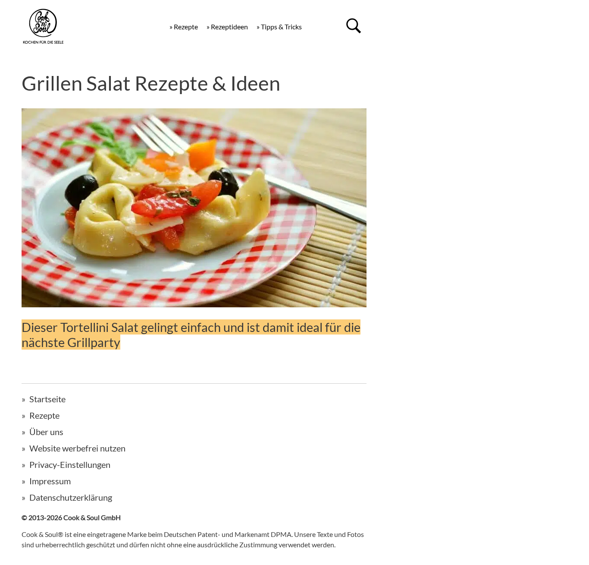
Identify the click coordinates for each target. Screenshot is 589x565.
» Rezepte (183, 26)
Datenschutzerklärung (70, 497)
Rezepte (44, 415)
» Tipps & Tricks (279, 26)
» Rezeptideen (227, 26)
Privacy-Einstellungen (69, 464)
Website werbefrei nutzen (77, 448)
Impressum (50, 481)
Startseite (47, 399)
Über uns (46, 431)
